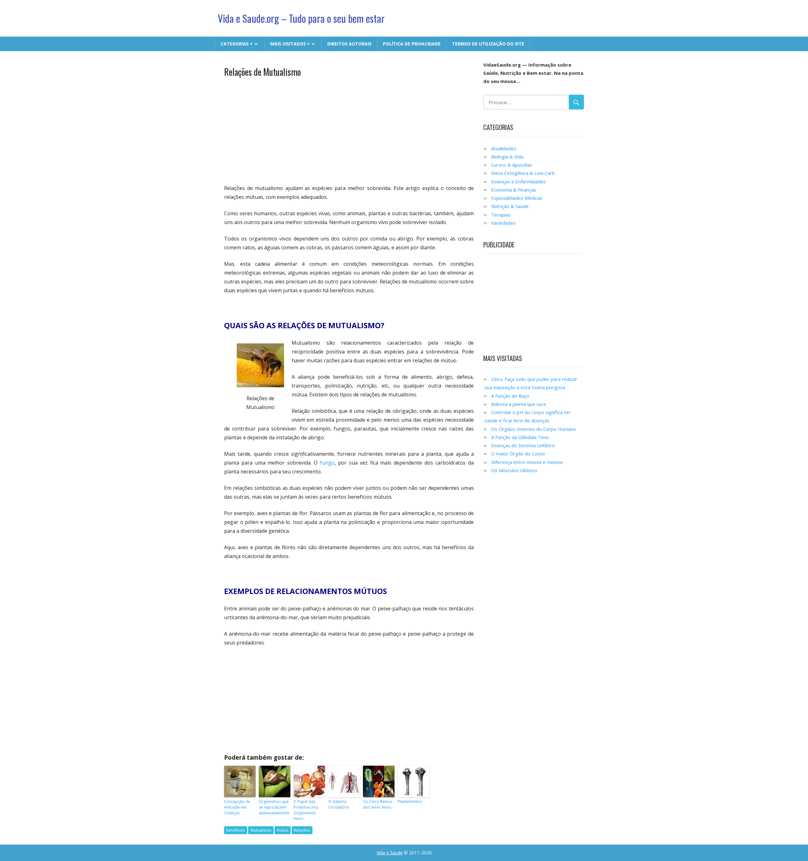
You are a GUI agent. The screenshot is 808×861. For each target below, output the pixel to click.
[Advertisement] (349, 130)
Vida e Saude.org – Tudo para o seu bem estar (301, 18)
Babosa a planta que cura (518, 404)
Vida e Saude (390, 853)
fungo (327, 462)
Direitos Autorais (349, 44)
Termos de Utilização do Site (488, 44)
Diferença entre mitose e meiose (527, 462)
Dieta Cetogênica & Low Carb (523, 173)
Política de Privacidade (412, 44)
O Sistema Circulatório (338, 804)
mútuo (282, 830)
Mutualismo (261, 830)
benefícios (235, 830)
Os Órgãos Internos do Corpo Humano (533, 429)
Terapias (500, 214)
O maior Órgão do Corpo (518, 453)
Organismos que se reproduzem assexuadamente (274, 807)
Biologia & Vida (507, 156)
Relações (302, 830)
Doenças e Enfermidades (518, 181)
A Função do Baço (510, 396)
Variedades (503, 223)
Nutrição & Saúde (510, 206)
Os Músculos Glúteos (514, 470)
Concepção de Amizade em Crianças (237, 807)
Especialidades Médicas (517, 198)
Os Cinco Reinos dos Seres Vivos (377, 804)
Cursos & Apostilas (511, 165)
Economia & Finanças (513, 190)
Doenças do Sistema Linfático (523, 445)
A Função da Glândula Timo (520, 437)
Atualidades (503, 148)
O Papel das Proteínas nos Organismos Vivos (306, 810)
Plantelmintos (410, 801)
